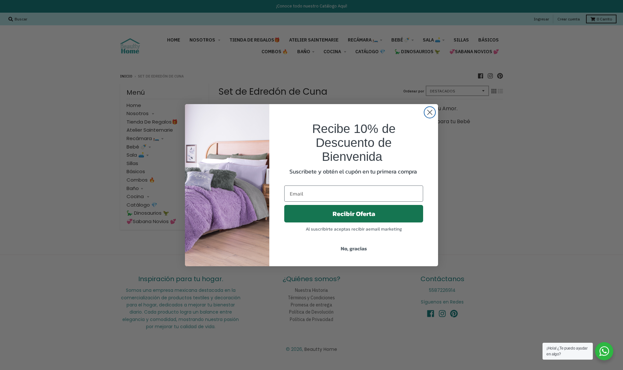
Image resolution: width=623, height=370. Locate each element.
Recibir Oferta (354, 214)
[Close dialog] (429, 112)
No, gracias (354, 248)
